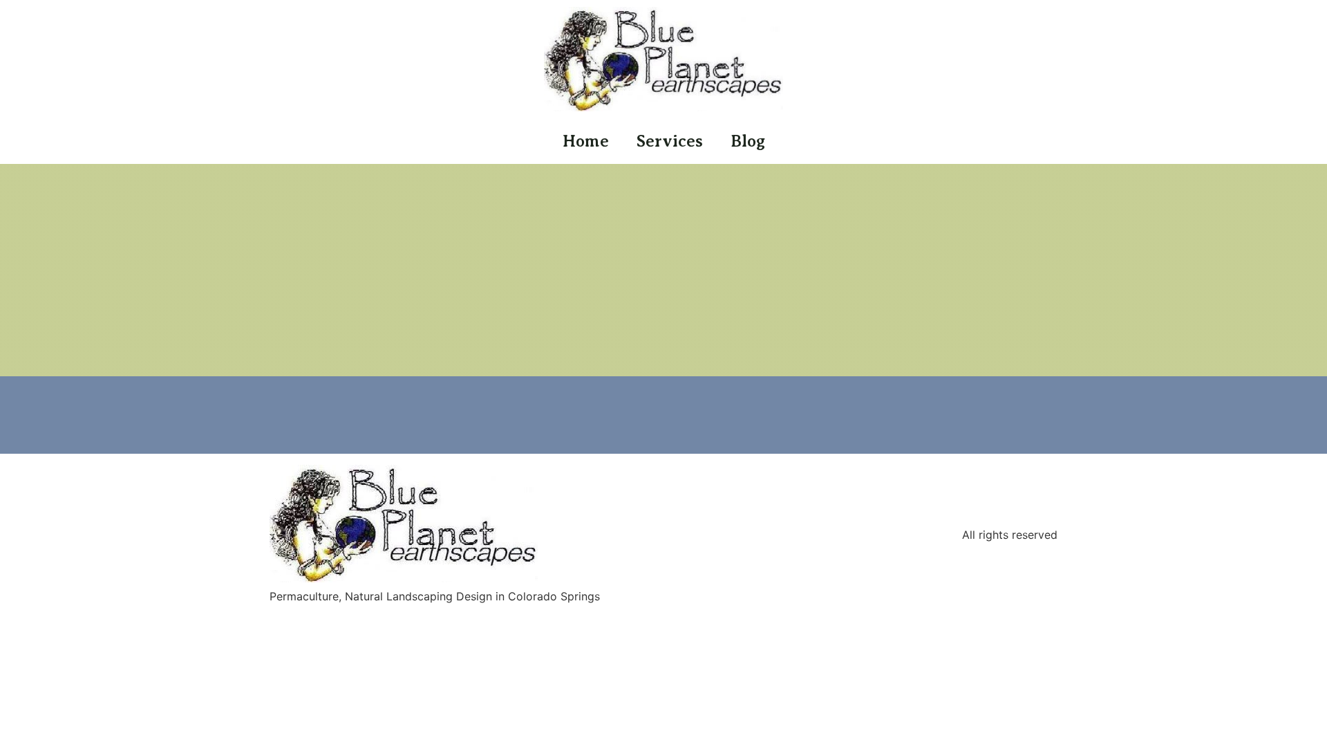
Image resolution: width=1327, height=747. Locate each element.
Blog (748, 141)
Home (586, 141)
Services (670, 141)
